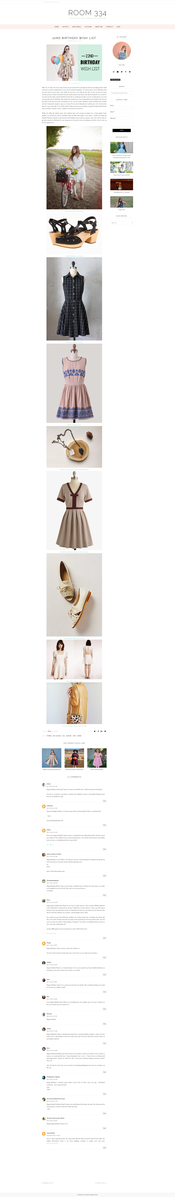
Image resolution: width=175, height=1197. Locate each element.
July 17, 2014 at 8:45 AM (52, 808)
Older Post (100, 1183)
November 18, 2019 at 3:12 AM (53, 1135)
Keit (48, 997)
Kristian (49, 1014)
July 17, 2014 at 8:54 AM (52, 832)
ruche (74, 736)
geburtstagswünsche (52, 1143)
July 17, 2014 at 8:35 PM (52, 964)
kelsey (49, 784)
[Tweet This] (94, 731)
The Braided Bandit (53, 881)
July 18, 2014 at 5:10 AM (52, 1016)
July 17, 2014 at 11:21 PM (52, 999)
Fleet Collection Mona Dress (74, 342)
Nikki (48, 830)
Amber (49, 1029)
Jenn (48, 979)
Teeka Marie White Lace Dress (74, 211)
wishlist (79, 736)
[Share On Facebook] (98, 731)
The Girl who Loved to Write (55, 1118)
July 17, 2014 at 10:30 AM (52, 883)
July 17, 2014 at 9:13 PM (52, 982)
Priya (48, 900)
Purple (49, 943)
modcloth (68, 736)
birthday (49, 736)
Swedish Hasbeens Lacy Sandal (74, 256)
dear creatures (57, 736)
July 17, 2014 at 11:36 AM (52, 902)
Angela (49, 962)
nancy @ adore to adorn (54, 854)
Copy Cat (122, 209)
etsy (63, 736)
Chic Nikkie (50, 845)
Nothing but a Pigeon (53, 1077)
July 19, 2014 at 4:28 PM (52, 1120)
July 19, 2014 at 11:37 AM (52, 1101)
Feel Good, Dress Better (121, 175)
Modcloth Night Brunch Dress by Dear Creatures (74, 552)
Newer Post (48, 1183)
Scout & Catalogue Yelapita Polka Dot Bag (74, 726)
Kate (48, 1048)
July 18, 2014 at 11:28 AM (52, 1050)
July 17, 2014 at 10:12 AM (52, 856)
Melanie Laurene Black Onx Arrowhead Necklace (74, 470)
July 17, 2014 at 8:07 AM (52, 786)
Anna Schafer (51, 1133)
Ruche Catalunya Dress (74, 425)
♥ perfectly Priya (51, 933)
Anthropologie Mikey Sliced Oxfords (74, 638)
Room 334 (87, 12)
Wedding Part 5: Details (122, 192)
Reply (104, 801)
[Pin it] (105, 731)
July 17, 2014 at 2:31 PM (52, 945)
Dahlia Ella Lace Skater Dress (74, 681)
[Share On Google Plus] (101, 731)
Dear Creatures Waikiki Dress (74, 83)
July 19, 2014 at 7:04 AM (52, 1079)
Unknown (50, 806)
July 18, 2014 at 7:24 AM (52, 1031)
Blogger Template (94, 1194)
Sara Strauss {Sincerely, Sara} (56, 1099)
